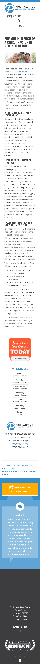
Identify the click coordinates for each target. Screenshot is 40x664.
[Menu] (20, 660)
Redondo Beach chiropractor (16, 72)
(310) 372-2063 (14, 16)
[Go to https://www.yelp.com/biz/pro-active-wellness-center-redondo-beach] (19, 631)
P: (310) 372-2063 (20, 444)
